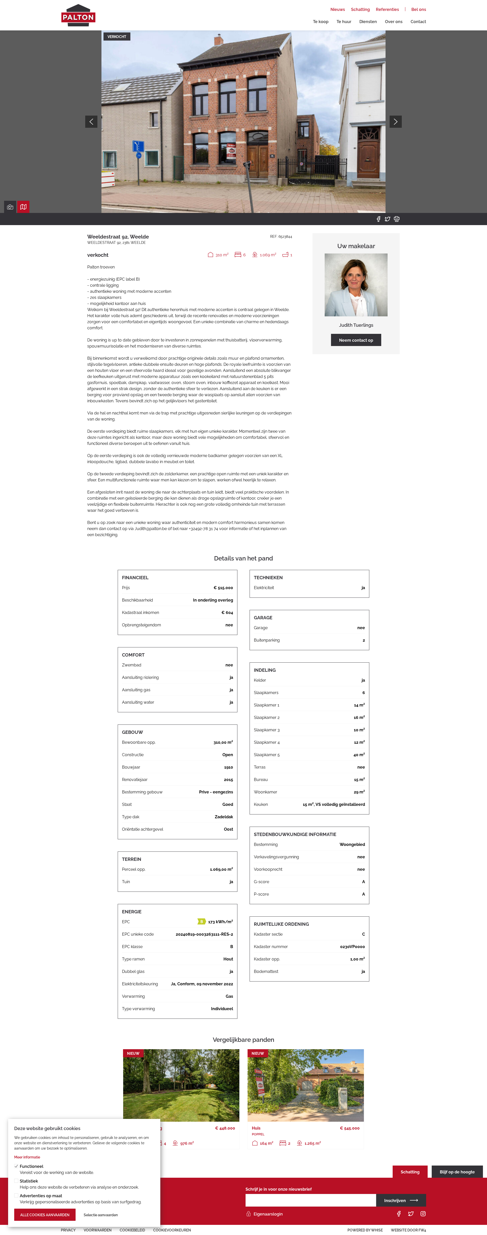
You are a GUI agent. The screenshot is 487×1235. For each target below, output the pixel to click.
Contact (418, 21)
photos (10, 207)
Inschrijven (395, 1200)
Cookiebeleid (132, 1229)
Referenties (387, 9)
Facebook (378, 219)
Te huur (344, 21)
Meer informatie (27, 1156)
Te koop (320, 21)
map (23, 207)
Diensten (368, 21)
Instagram (423, 1214)
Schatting (360, 9)
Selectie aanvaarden (101, 1214)
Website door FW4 (408, 1229)
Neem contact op (356, 340)
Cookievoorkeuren (172, 1229)
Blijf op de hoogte (457, 1171)
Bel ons (418, 9)
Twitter (388, 219)
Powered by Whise (365, 1229)
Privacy (68, 1229)
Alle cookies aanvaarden (44, 1214)
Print (397, 219)
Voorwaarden (98, 1229)
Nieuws (338, 9)
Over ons (394, 21)
